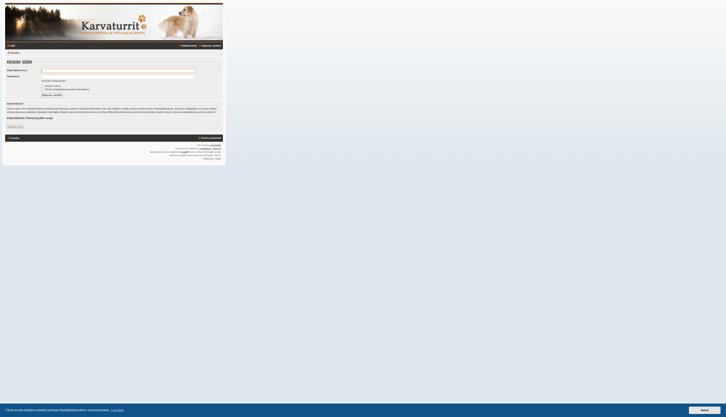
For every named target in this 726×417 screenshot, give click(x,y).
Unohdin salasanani (53, 80)
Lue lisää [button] (117, 410)
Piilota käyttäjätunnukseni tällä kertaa (66, 89)
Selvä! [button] (705, 410)
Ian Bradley (215, 145)
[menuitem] (209, 138)
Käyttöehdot (15, 118)
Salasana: (13, 76)
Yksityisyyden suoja (39, 118)
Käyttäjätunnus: (17, 70)
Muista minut (52, 86)
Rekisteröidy (15, 127)
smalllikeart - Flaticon (210, 148)
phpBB (184, 152)
